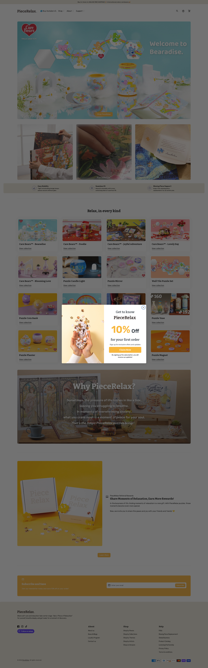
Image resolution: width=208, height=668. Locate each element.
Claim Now (125, 350)
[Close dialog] (143, 307)
